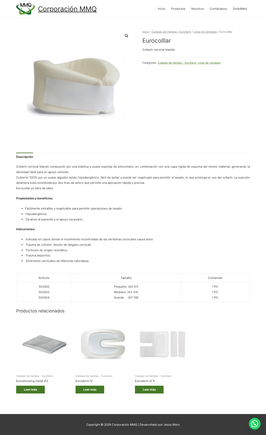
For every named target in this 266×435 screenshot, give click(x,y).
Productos (178, 9)
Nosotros (197, 9)
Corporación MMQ (67, 9)
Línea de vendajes (205, 31)
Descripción (24, 157)
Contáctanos (218, 9)
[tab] (24, 157)
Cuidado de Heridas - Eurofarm (171, 31)
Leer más (30, 389)
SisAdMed (240, 9)
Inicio (161, 9)
